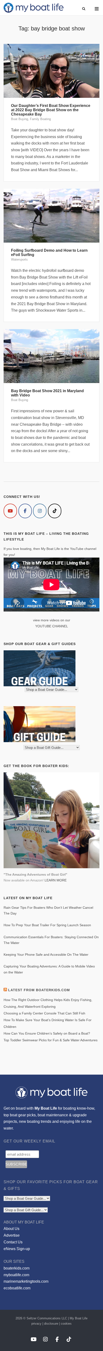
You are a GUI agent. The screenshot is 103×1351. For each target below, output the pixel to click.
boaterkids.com (16, 1268)
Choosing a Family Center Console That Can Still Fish (44, 1013)
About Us (11, 1229)
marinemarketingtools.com (26, 1281)
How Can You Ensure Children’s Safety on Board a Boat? (47, 1033)
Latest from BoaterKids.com (39, 990)
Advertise (12, 1235)
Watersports (19, 259)
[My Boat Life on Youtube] (10, 511)
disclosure (51, 1323)
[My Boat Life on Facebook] (25, 511)
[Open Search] (84, 9)
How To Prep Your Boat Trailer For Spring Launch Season (47, 925)
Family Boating (40, 119)
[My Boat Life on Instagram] (39, 511)
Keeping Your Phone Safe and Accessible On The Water (46, 954)
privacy (36, 1323)
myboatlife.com (16, 1275)
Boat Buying (19, 119)
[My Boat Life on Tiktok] (54, 511)
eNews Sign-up (17, 1249)
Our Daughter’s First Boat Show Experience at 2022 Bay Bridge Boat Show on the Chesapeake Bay (50, 110)
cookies (66, 1323)
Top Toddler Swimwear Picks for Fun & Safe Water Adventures (50, 1040)
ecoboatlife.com (17, 1288)
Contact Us (13, 1242)
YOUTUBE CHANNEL (51, 626)
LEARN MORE (56, 880)
